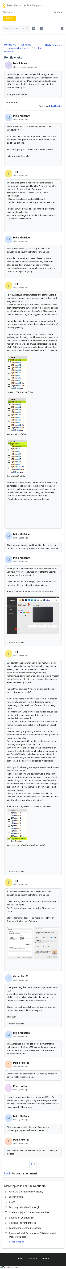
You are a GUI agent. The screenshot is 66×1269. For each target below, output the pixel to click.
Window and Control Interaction (25, 1228)
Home (19, 1258)
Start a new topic (53, 45)
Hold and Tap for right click (22, 1223)
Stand (12, 1202)
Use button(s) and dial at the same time (29, 1212)
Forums (45, 1258)
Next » (38, 1164)
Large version (16, 1197)
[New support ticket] (34, 28)
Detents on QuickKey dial (21, 1217)
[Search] (27, 28)
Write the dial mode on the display (26, 1191)
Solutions (32, 1258)
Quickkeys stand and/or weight (24, 1207)
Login (8, 1173)
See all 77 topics (16, 1242)
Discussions (10, 44)
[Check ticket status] (42, 28)
